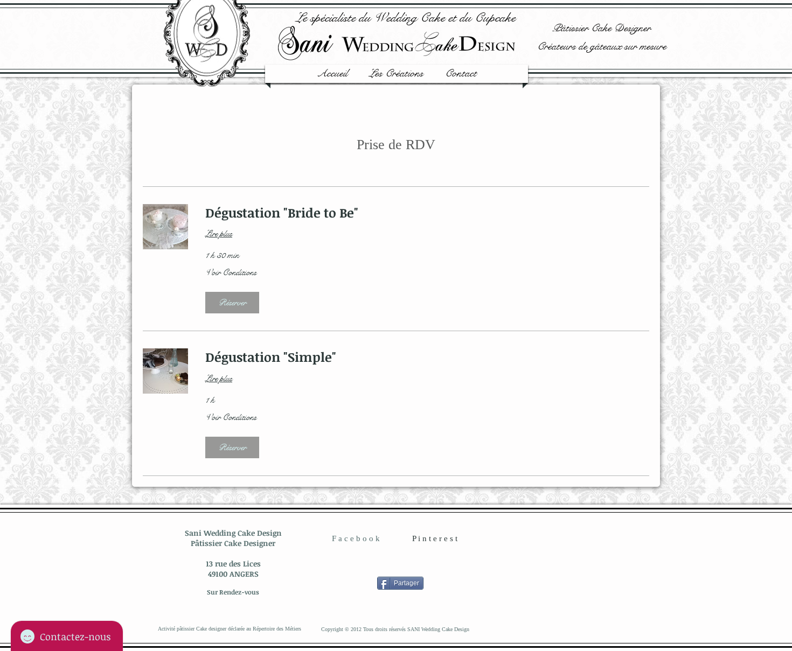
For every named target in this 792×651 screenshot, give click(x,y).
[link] (427, 212)
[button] (232, 302)
